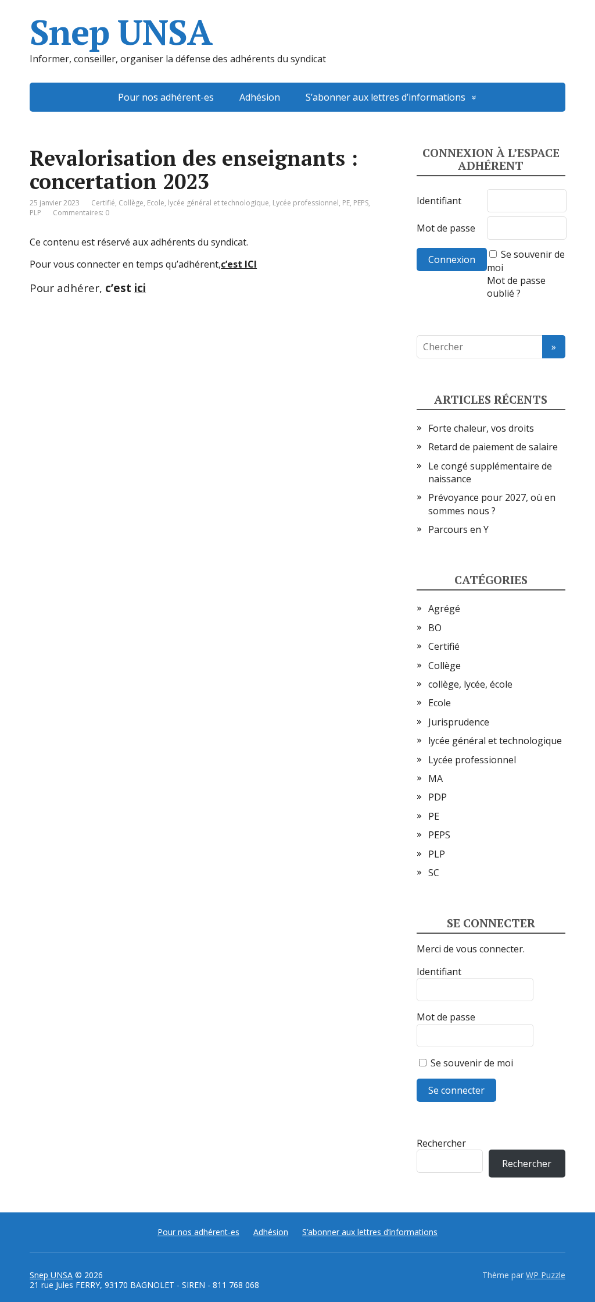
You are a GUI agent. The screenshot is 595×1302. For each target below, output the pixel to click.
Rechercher (441, 1143)
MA (435, 778)
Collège (131, 203)
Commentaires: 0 (81, 213)
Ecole (155, 203)
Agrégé (444, 608)
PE (346, 203)
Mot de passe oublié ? (516, 287)
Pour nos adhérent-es (166, 97)
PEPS (360, 203)
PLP (35, 213)
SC (433, 872)
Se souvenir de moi (470, 1062)
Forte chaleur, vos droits (481, 428)
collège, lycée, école (470, 684)
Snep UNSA (121, 32)
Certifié (103, 203)
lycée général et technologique (218, 203)
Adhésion (259, 97)
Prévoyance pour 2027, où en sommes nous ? (491, 504)
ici (140, 287)
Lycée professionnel (306, 203)
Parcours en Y (458, 529)
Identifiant (439, 200)
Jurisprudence (458, 722)
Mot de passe (446, 228)
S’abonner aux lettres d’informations (385, 97)
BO (435, 627)
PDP (437, 797)
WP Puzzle (545, 1274)
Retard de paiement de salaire (493, 446)
